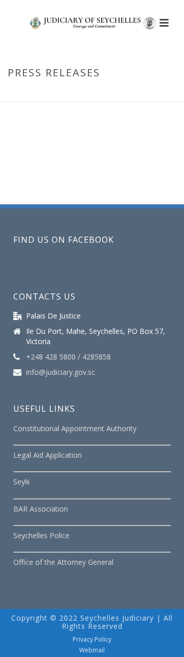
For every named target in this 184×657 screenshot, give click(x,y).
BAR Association (40, 509)
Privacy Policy (92, 639)
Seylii (21, 481)
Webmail (92, 650)
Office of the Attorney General (63, 562)
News (76, 94)
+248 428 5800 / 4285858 (68, 357)
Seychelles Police (41, 535)
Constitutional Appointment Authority (74, 428)
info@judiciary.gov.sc (60, 372)
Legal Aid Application (47, 455)
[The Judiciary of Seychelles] (92, 23)
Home (51, 94)
